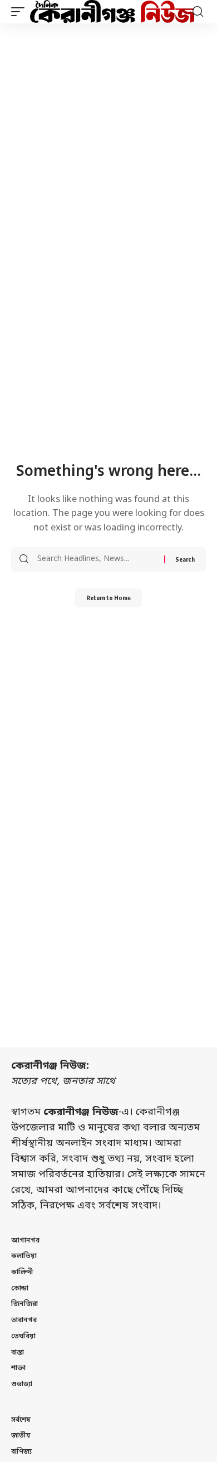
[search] (198, 11)
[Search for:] (96, 559)
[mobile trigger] (20, 11)
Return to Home (108, 597)
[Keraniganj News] (112, 11)
